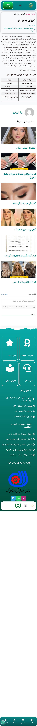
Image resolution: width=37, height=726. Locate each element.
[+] (26, 306)
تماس (23, 723)
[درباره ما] (5, 720)
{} (23, 306)
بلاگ (14, 723)
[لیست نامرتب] (14, 307)
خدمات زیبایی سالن (26, 148)
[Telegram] (13, 498)
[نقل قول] (17, 307)
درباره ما (5, 723)
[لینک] (21, 307)
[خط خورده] (10, 307)
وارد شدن (4, 294)
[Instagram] (23, 498)
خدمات (28, 14)
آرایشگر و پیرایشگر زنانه (24, 204)
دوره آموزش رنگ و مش (24, 282)
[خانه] (31, 720)
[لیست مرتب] (12, 307)
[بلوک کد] (19, 307)
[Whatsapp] (18, 498)
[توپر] (3, 307)
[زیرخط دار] (7, 307)
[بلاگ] (14, 720)
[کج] (5, 307)
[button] (20, 5)
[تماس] (23, 720)
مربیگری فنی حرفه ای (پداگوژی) (20, 256)
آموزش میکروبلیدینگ (25, 230)
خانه (33, 14)
